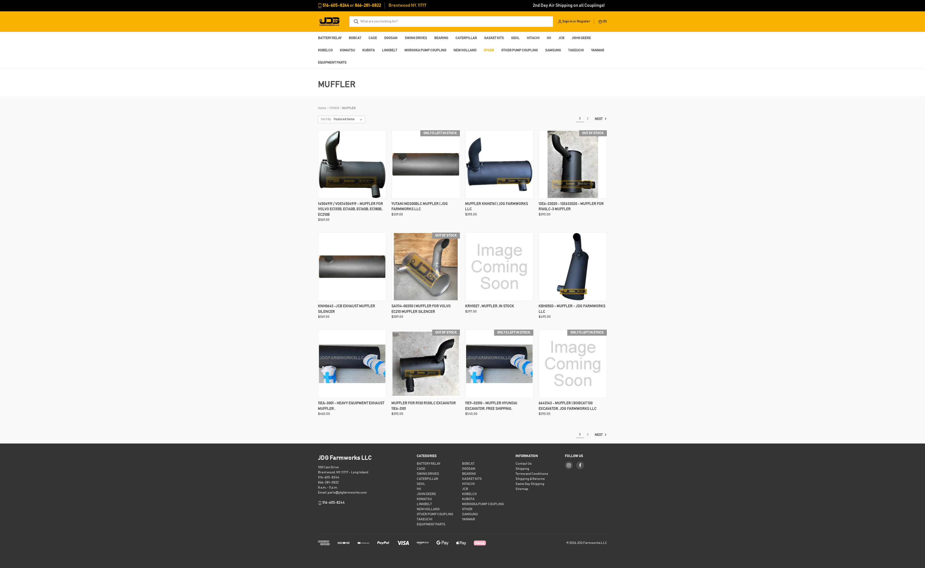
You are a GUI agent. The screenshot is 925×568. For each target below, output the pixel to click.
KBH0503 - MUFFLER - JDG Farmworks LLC (572, 308)
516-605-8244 (336, 5)
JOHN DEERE (581, 38)
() (604, 21)
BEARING (441, 38)
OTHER (489, 50)
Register (583, 21)
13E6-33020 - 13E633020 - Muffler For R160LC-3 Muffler (571, 206)
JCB (561, 38)
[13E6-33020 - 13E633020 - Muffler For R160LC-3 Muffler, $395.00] (573, 164)
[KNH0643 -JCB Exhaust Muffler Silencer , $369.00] (352, 266)
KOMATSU (347, 50)
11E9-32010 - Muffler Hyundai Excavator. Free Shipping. (491, 406)
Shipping (522, 468)
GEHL (515, 38)
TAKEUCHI (576, 50)
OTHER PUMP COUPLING (519, 50)
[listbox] (349, 119)
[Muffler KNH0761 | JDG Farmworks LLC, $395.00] (499, 164)
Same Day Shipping (529, 484)
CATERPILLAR (466, 38)
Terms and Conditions (531, 474)
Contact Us (523, 463)
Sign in (567, 21)
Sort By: (326, 119)
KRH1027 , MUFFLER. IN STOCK (489, 306)
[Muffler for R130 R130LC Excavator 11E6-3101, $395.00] (425, 363)
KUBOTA (368, 50)
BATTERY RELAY (330, 38)
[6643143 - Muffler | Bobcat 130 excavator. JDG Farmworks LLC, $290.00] (573, 363)
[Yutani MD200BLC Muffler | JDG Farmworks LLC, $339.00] (425, 164)
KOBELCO (325, 50)
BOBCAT (355, 38)
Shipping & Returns (530, 479)
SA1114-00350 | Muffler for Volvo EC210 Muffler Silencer (421, 308)
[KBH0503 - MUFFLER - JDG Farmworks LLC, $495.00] (573, 266)
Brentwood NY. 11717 (407, 5)
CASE (373, 38)
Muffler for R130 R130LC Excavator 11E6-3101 (423, 406)
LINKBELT (389, 50)
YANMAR (597, 50)
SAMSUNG (553, 50)
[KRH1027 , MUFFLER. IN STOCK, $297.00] (499, 266)
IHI (549, 38)
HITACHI (533, 38)
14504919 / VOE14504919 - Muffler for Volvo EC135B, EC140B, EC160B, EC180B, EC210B (350, 209)
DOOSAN (390, 38)
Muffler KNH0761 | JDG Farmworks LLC (496, 206)
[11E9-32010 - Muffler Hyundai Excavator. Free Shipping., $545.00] (499, 363)
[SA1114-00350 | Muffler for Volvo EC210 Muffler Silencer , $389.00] (425, 266)
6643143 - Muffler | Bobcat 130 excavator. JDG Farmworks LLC (567, 406)
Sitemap (521, 489)
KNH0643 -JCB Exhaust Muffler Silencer (346, 308)
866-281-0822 (368, 5)
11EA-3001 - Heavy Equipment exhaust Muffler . (351, 406)
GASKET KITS (494, 38)
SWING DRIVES (416, 38)
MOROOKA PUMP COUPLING (425, 50)
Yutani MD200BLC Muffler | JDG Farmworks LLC (419, 206)
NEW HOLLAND (465, 50)
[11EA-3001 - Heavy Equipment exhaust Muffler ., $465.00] (352, 363)
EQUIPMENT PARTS (332, 62)
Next (599, 119)
